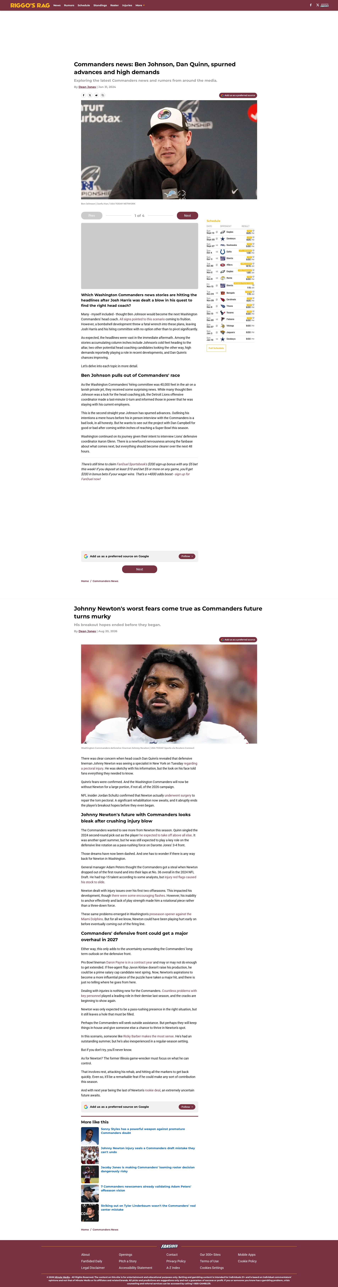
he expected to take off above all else (165, 835)
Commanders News (105, 581)
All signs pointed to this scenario (142, 319)
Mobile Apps (246, 1254)
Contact (172, 1254)
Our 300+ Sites (210, 1254)
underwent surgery (178, 795)
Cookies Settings (212, 1268)
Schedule (84, 5)
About (85, 1254)
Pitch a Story (128, 1261)
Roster (114, 5)
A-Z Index (173, 1268)
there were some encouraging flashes (138, 895)
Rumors (69, 5)
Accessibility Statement (135, 1268)
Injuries (127, 5)
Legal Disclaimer (93, 1268)
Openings (125, 1254)
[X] (317, 5)
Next (187, 215)
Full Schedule (216, 348)
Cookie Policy (247, 1261)
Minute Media (62, 1277)
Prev (92, 215)
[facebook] (311, 5)
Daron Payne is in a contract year (129, 962)
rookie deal (152, 1090)
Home (85, 581)
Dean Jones (87, 87)
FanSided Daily (91, 1261)
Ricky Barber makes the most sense (148, 1036)
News (57, 5)
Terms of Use (209, 1261)
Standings (100, 5)
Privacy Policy (176, 1261)
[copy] (102, 95)
